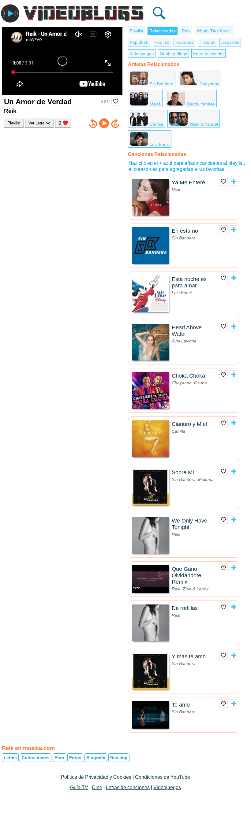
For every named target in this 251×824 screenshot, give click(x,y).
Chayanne (209, 83)
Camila (156, 124)
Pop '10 (162, 42)
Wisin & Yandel (203, 124)
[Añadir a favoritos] (115, 101)
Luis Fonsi (160, 144)
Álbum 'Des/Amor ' (214, 30)
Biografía (95, 757)
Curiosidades (36, 757)
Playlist (14, 123)
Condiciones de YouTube (162, 777)
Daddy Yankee (201, 104)
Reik (186, 30)
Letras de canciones (128, 787)
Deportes (230, 42)
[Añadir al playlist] (234, 181)
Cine (97, 787)
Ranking (119, 757)
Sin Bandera (162, 83)
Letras (10, 757)
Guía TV (79, 787)
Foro (59, 757)
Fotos (75, 757)
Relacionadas (162, 30)
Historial (207, 42)
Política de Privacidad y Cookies (96, 777)
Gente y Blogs (173, 53)
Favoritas (184, 42)
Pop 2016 (139, 42)
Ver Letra (37, 123)
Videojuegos (142, 53)
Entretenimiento (208, 53)
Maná (155, 104)
